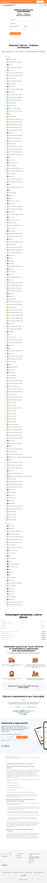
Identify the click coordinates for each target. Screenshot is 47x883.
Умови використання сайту (18, 872)
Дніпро (42, 624)
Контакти (19, 857)
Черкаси (43, 626)
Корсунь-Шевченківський (7, 622)
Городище (3, 626)
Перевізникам (13, 756)
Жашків (3, 628)
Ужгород (3, 621)
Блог (30, 862)
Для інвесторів (28, 872)
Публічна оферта (6, 872)
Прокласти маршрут (15, 33)
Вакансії (19, 855)
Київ (42, 622)
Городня (3, 624)
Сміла (42, 628)
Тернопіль (43, 621)
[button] (8, 57)
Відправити (22, 737)
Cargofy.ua (7, 756)
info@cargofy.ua (4, 856)
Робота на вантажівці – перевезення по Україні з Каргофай (34, 858)
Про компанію (20, 853)
